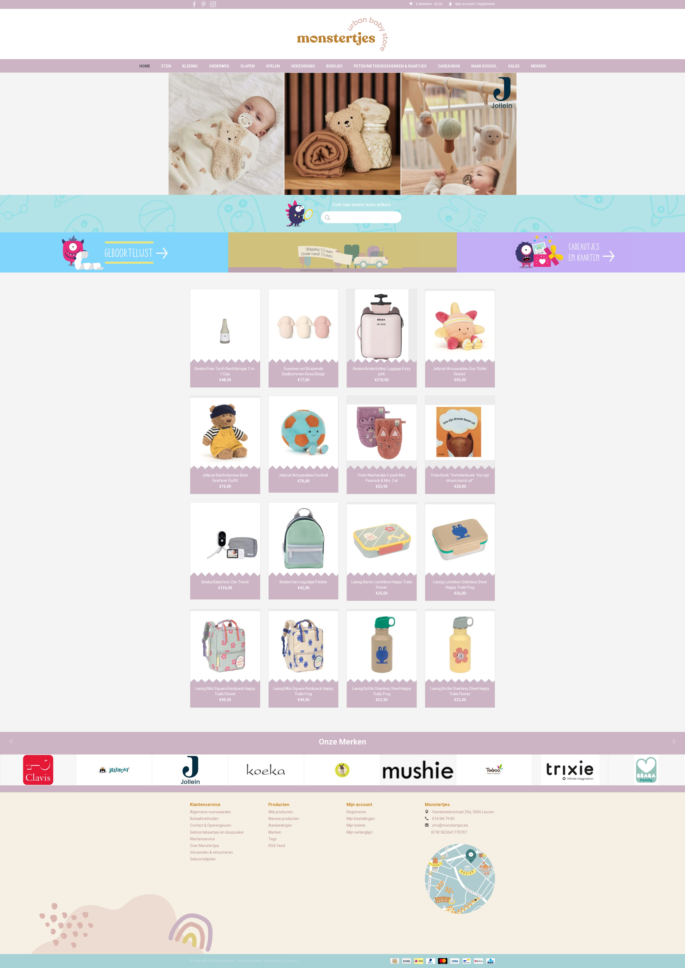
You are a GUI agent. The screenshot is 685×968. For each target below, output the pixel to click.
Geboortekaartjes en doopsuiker (217, 832)
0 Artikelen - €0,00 (429, 4)
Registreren (356, 812)
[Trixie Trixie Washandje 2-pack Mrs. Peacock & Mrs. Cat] (382, 432)
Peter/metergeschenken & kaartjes (390, 66)
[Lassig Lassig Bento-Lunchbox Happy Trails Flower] (382, 539)
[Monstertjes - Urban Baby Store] (342, 34)
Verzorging (303, 66)
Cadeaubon (449, 66)
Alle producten (280, 812)
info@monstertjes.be (450, 825)
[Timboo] (494, 770)
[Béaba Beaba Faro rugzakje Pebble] (303, 539)
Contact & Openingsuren (210, 825)
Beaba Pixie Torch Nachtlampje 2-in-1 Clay (225, 371)
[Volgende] (505, 130)
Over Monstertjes (204, 846)
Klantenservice (202, 839)
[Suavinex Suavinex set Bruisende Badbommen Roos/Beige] (303, 325)
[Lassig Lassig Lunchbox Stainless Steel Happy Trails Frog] (460, 539)
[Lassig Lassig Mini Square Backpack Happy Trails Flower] (225, 646)
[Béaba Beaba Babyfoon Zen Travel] (225, 539)
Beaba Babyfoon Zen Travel (225, 582)
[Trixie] (570, 770)
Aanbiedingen (280, 825)
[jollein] (342, 134)
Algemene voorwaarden (210, 812)
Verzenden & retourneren (211, 852)
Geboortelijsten (203, 859)
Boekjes (334, 66)
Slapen (248, 66)
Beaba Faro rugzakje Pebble (303, 582)
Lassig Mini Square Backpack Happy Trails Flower (225, 691)
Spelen (273, 66)
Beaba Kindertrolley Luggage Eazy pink (381, 371)
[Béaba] (646, 770)
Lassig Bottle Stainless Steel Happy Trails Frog (381, 691)
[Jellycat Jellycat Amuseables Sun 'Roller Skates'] (460, 325)
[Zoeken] (329, 217)
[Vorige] (180, 130)
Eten (166, 66)
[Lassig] (342, 770)
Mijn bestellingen (361, 818)
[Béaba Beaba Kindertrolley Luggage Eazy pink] (382, 325)
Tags (272, 839)
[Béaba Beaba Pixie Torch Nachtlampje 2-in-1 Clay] (225, 325)
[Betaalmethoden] (394, 961)
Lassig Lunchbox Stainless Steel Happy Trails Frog (460, 584)
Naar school (484, 66)
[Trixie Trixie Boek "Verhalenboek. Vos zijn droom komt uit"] (460, 432)
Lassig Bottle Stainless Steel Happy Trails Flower (459, 691)
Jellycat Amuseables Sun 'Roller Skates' (460, 371)
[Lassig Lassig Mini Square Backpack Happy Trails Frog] (303, 646)
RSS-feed (276, 846)
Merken (538, 66)
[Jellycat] (114, 770)
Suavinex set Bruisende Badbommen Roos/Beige (303, 371)
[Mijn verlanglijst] (114, 252)
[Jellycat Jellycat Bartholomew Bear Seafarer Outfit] (225, 432)
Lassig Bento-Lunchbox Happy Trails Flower (381, 584)
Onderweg (219, 66)
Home (144, 66)
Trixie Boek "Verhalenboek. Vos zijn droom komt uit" (460, 478)
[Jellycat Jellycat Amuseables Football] (303, 432)
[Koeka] (266, 770)
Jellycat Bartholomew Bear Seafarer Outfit (225, 478)
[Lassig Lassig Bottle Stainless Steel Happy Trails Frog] (382, 646)
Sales (514, 66)
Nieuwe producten (283, 818)
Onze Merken (342, 741)
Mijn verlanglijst (359, 832)
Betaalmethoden (204, 818)
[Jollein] (190, 770)
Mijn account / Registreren (475, 4)
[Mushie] (418, 770)
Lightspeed (290, 961)
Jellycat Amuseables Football (303, 475)
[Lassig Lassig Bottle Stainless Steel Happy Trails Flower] (460, 646)
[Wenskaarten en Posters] (571, 252)
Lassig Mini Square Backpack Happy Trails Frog (303, 691)
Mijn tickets (356, 825)
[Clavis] (38, 770)
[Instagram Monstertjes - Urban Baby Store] (213, 4)
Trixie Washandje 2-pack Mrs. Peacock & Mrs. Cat (381, 478)
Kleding (190, 66)
